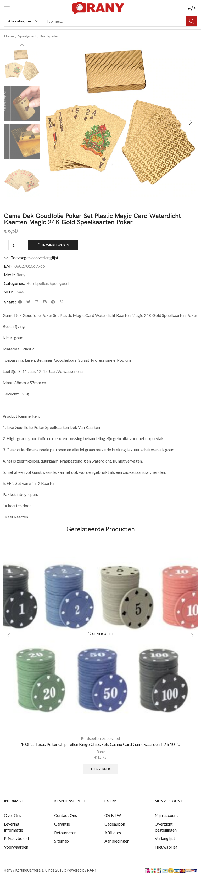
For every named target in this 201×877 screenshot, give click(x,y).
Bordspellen (49, 36)
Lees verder (100, 769)
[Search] (191, 21)
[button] (7, 8)
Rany (20, 274)
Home (9, 36)
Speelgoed (27, 36)
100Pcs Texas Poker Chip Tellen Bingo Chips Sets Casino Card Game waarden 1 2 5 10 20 (100, 744)
